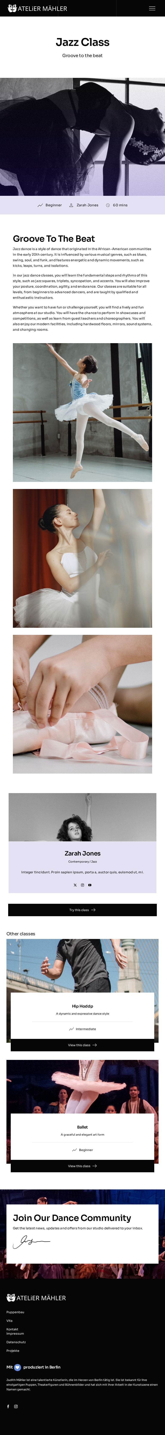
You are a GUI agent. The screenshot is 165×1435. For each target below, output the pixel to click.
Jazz (94, 861)
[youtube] (89, 885)
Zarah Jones (87, 205)
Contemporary (78, 861)
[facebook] (8, 1406)
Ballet (82, 1127)
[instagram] (82, 885)
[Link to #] (152, 8)
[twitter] (75, 885)
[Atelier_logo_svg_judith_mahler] (37, 6)
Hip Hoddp (82, 1006)
